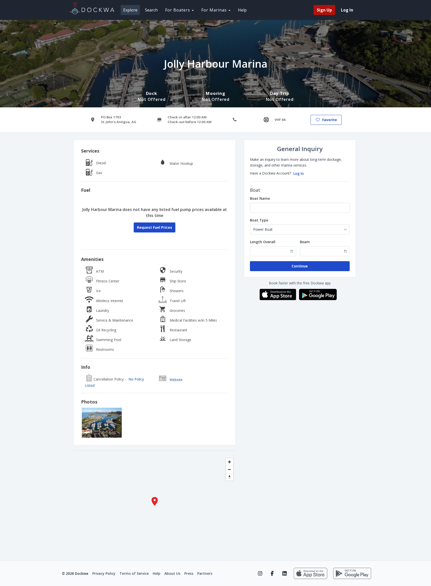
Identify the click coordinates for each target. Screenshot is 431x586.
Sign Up (324, 10)
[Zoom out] (229, 469)
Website (176, 379)
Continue (300, 266)
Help (242, 10)
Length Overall (262, 241)
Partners (204, 573)
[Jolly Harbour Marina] (101, 423)
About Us (172, 573)
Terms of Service (134, 573)
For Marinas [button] (214, 10)
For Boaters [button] (178, 10)
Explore (130, 10)
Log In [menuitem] (347, 10)
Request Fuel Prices (154, 227)
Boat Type (259, 220)
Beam (305, 241)
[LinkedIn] (284, 573)
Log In (298, 173)
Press (188, 573)
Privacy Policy (103, 573)
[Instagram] (260, 573)
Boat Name (260, 198)
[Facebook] (272, 573)
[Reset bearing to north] (229, 477)
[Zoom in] (229, 462)
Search (151, 10)
